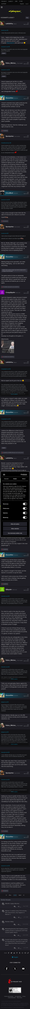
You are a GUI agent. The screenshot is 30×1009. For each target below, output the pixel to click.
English (16, 957)
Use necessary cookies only (15, 533)
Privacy (23, 996)
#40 (26, 837)
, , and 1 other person (13, 452)
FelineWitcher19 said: (5, 143)
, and (11, 286)
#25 (26, 193)
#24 (26, 136)
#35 (26, 589)
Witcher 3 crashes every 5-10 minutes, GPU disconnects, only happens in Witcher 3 (16, 912)
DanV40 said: (4, 30)
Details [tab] (15, 478)
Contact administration (8, 996)
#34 (26, 555)
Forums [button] (3, 1)
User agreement (18, 996)
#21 (26, 24)
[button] (1, 7)
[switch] (25, 508)
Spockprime (10, 136)
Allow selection (15, 528)
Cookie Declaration (12, 997)
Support (3, 3)
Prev (10, 895)
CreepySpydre (10, 292)
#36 (26, 660)
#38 (26, 725)
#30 (26, 412)
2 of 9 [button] (15, 895)
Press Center (19, 997)
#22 (26, 63)
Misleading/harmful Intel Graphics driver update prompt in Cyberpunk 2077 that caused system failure (16, 930)
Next (20, 895)
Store (21, 1)
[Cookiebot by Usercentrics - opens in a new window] (21, 475)
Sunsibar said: (4, 233)
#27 (26, 257)
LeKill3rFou (9, 24)
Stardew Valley (9, 921)
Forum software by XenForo (12, 1007)
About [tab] (23, 478)
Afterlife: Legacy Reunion (12, 903)
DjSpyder (9, 589)
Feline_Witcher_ (11, 63)
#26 (26, 227)
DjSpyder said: (4, 702)
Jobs (16, 1)
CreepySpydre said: (5, 369)
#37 (26, 695)
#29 (26, 362)
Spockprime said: (4, 46)
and (8, 356)
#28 (26, 292)
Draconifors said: (4, 596)
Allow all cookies (15, 524)
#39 (26, 773)
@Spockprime (10, 43)
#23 (26, 98)
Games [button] (10, 1)
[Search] (27, 18)
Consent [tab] (6, 478)
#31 (26, 458)
